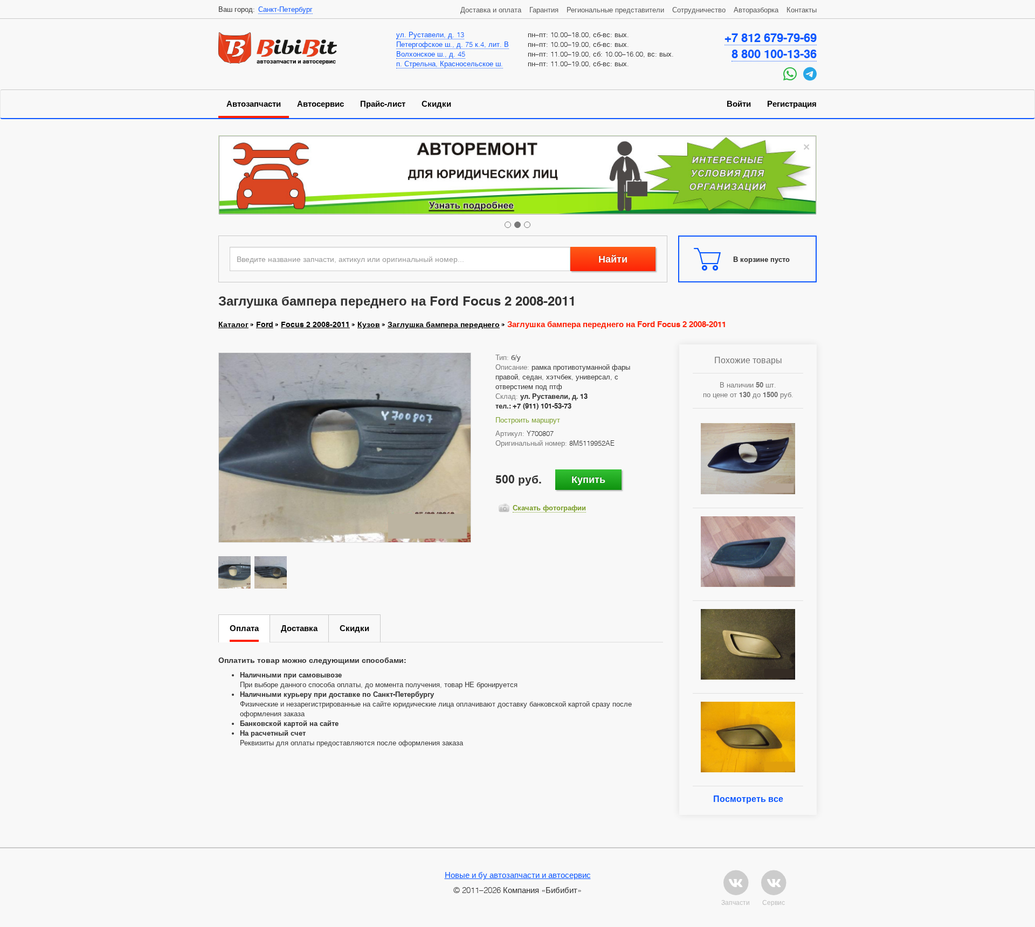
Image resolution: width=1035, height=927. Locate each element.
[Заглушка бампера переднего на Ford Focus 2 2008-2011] (344, 447)
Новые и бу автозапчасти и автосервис (518, 875)
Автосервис (320, 104)
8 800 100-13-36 (774, 54)
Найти (612, 259)
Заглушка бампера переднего (444, 324)
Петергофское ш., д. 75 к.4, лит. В (452, 44)
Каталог (233, 324)
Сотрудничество (699, 9)
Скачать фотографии (549, 507)
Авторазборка (756, 9)
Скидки (436, 104)
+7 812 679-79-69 (770, 38)
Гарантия (543, 9)
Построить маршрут (527, 420)
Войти (739, 104)
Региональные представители (615, 9)
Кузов (368, 324)
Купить (588, 479)
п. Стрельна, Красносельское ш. (449, 63)
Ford (264, 324)
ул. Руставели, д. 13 (430, 34)
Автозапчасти (253, 104)
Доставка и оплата (490, 9)
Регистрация (792, 104)
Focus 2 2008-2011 (315, 324)
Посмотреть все (748, 799)
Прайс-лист (382, 104)
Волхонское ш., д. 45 (430, 54)
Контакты (801, 9)
